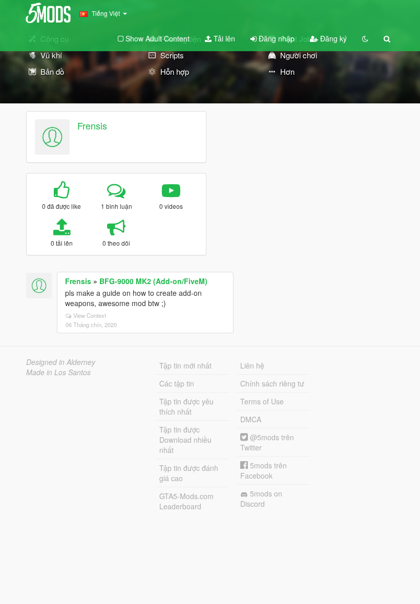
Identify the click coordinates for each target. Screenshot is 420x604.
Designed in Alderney (60, 362)
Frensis (92, 125)
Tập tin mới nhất (185, 365)
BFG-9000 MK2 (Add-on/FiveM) (153, 281)
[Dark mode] (365, 38)
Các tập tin (176, 383)
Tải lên (223, 38)
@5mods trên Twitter (267, 442)
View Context (89, 315)
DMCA (250, 419)
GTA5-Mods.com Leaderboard (186, 501)
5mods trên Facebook (263, 470)
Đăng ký (332, 38)
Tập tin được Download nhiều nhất (185, 439)
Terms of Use (262, 401)
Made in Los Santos (58, 372)
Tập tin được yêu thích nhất (186, 406)
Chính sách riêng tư (272, 383)
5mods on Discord (261, 498)
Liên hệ (252, 365)
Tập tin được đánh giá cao (188, 473)
